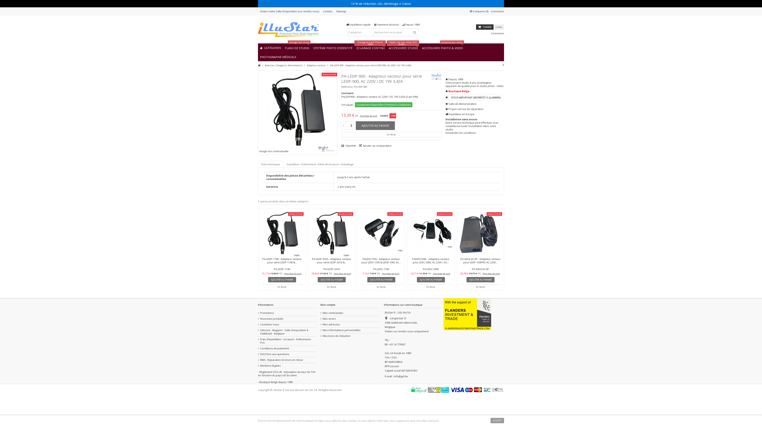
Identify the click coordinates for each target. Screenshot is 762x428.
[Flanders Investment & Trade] (467, 314)
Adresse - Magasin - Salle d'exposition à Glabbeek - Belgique (284, 332)
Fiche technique (270, 164)
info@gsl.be (401, 376)
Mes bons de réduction (336, 336)
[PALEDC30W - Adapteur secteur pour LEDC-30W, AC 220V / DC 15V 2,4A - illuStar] (430, 233)
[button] (278, 56)
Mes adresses (331, 324)
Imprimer (350, 145)
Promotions (267, 313)
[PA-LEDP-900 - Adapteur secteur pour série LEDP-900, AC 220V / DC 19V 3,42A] (297, 110)
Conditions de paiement (274, 348)
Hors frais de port (368, 116)
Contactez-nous (269, 324)
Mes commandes (333, 313)
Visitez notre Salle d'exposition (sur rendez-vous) (289, 11)
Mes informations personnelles (342, 330)
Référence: (347, 86)
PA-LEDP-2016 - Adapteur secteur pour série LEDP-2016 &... (331, 260)
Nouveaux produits (271, 318)
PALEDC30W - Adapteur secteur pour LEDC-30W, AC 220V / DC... (430, 260)
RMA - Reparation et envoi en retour (281, 360)
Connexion (497, 11)
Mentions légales (270, 365)
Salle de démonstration (462, 104)
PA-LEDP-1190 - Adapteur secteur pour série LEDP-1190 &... (282, 260)
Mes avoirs (329, 318)
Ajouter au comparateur (377, 145)
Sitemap (341, 11)
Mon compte (327, 305)
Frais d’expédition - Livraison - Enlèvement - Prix (286, 341)
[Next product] (503, 64)
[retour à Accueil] (259, 65)
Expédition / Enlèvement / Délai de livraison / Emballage (320, 164)
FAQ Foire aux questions (274, 354)
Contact (327, 11)
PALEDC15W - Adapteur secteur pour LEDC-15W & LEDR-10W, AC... (381, 260)
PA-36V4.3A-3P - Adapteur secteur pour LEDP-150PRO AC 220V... (480, 260)
